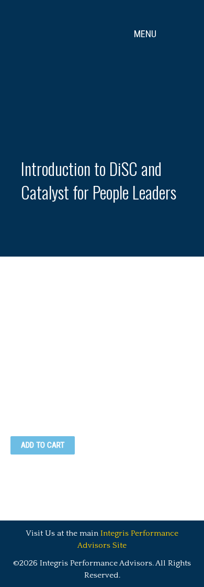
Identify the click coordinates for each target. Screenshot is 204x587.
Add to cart (42, 445)
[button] (153, 34)
